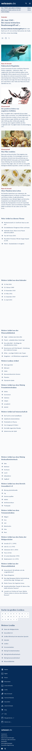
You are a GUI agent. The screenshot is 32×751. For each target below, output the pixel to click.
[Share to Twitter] (9, 38)
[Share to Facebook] (6, 38)
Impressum (4, 734)
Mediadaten (4, 741)
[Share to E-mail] (2, 38)
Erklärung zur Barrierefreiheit (8, 739)
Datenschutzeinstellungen (7, 737)
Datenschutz (4, 736)
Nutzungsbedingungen (6, 743)
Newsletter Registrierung (7, 745)
